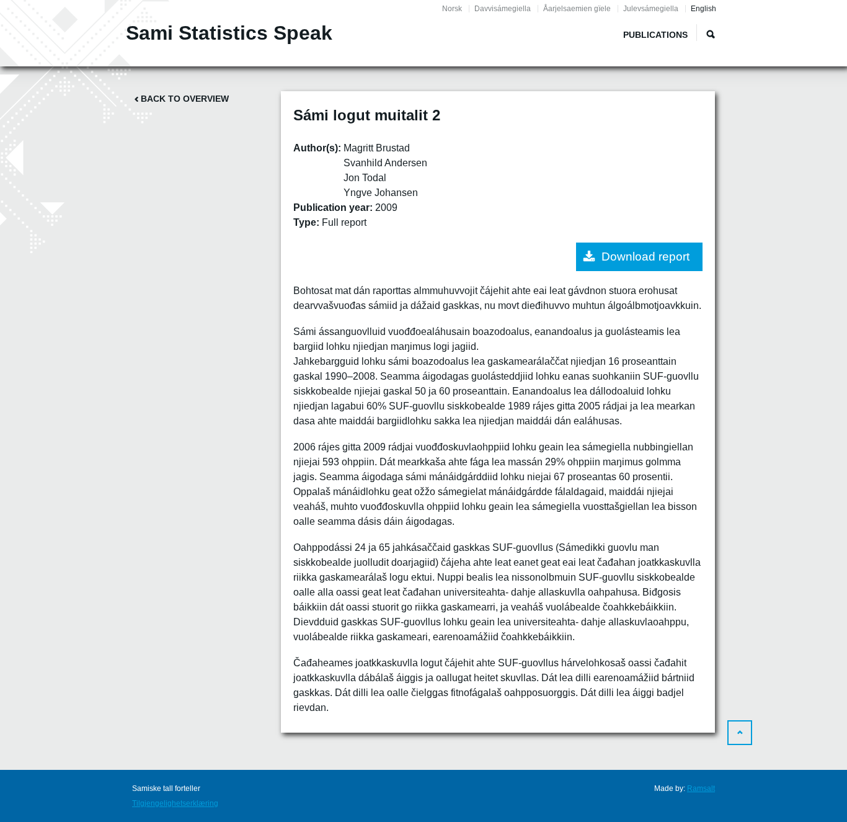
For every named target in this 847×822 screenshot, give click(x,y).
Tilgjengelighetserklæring (175, 803)
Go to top (739, 732)
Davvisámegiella (502, 8)
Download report (645, 256)
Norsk (452, 8)
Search (710, 34)
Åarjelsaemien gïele (577, 8)
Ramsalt (701, 788)
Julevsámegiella (650, 8)
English (703, 8)
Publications (655, 35)
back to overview (185, 99)
